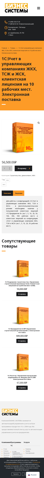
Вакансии (6, 453)
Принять (16, 474)
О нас (5, 449)
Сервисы (28, 449)
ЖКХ (7, 180)
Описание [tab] (7, 193)
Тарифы (28, 451)
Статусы (6, 451)
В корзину (22, 168)
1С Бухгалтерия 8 (17, 456)
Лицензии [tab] (18, 193)
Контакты (6, 455)
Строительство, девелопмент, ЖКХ (22, 175)
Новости (6, 457)
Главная (4, 48)
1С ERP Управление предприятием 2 (17, 453)
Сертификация (30, 453)
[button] (39, 123)
